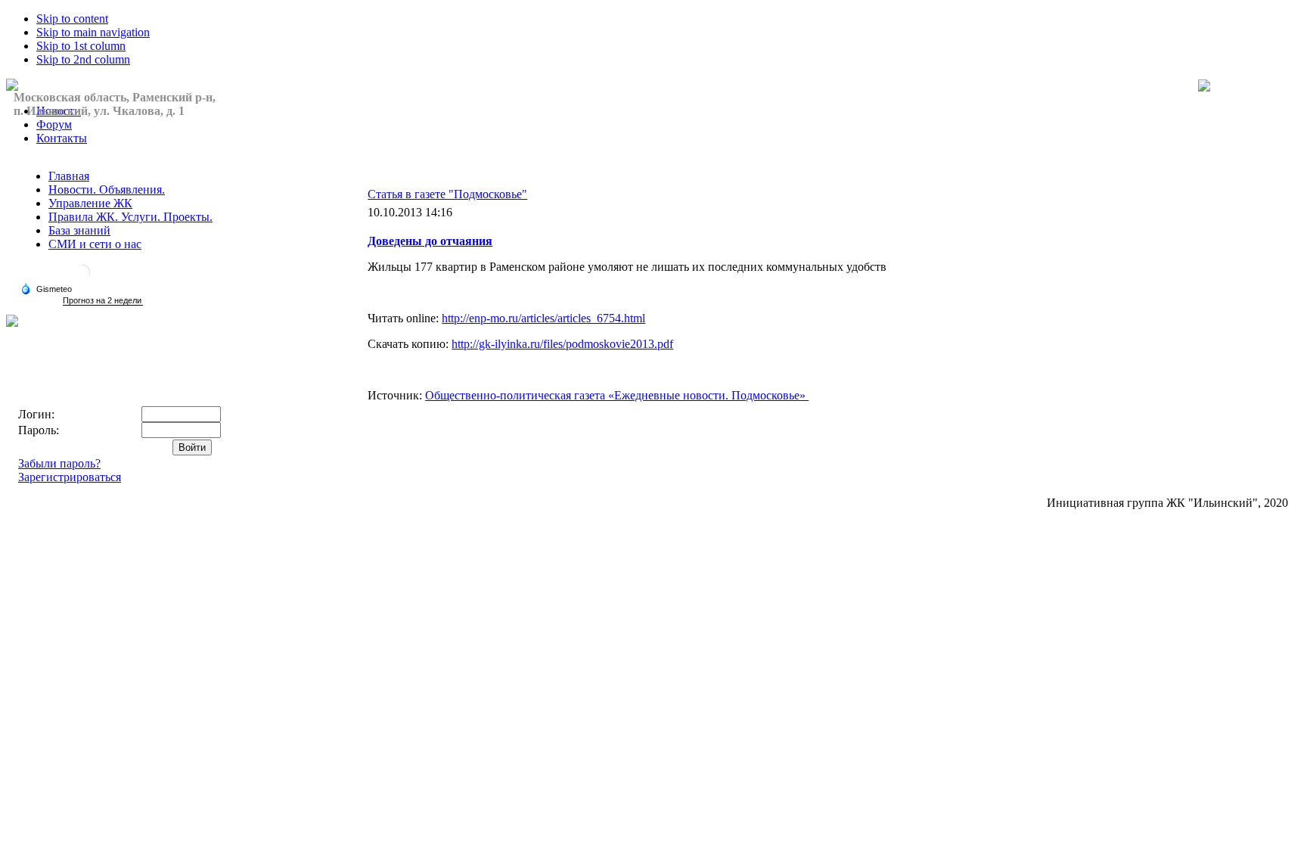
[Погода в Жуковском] (82, 278)
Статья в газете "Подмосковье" (447, 194)
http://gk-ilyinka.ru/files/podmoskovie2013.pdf (562, 343)
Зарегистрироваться (69, 477)
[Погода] (46, 288)
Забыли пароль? (59, 463)
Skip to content (72, 18)
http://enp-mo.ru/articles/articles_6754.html (543, 318)
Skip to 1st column (81, 45)
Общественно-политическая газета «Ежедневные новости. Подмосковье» (617, 395)
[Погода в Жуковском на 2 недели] (103, 301)
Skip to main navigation (93, 32)
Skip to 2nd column (83, 59)
